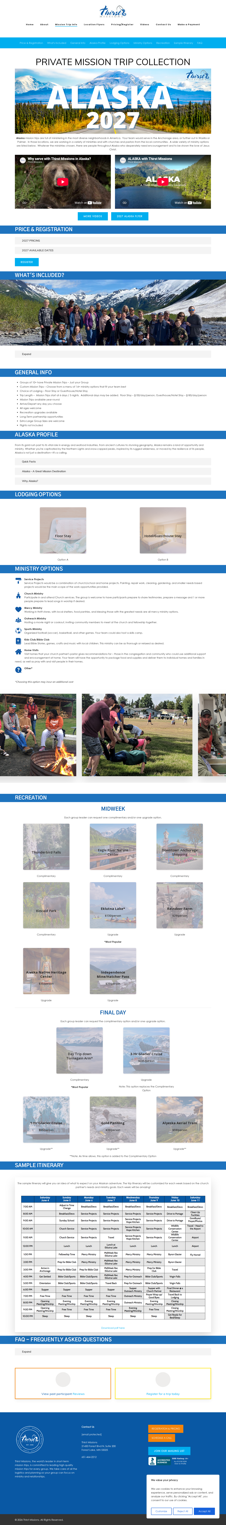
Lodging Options (119, 42)
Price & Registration (31, 42)
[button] (93, 216)
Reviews (79, 1394)
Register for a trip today (163, 1394)
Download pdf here (113, 1327)
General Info (77, 42)
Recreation (163, 42)
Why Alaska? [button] (30, 481)
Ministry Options (143, 42)
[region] (183, 1496)
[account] (219, 11)
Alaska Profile (98, 42)
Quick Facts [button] (29, 461)
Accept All (204, 1511)
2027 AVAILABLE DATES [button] (37, 250)
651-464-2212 (89, 1456)
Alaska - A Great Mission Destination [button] (44, 471)
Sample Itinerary (183, 42)
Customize (161, 1511)
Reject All (183, 1511)
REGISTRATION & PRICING (166, 1428)
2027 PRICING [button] (31, 240)
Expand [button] (26, 354)
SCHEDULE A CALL (162, 1437)
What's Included (56, 42)
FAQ (199, 42)
